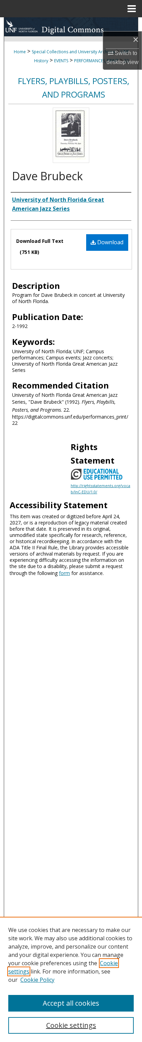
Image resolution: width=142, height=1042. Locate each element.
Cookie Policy (37, 980)
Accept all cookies (71, 1003)
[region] (71, 979)
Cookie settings (71, 1025)
